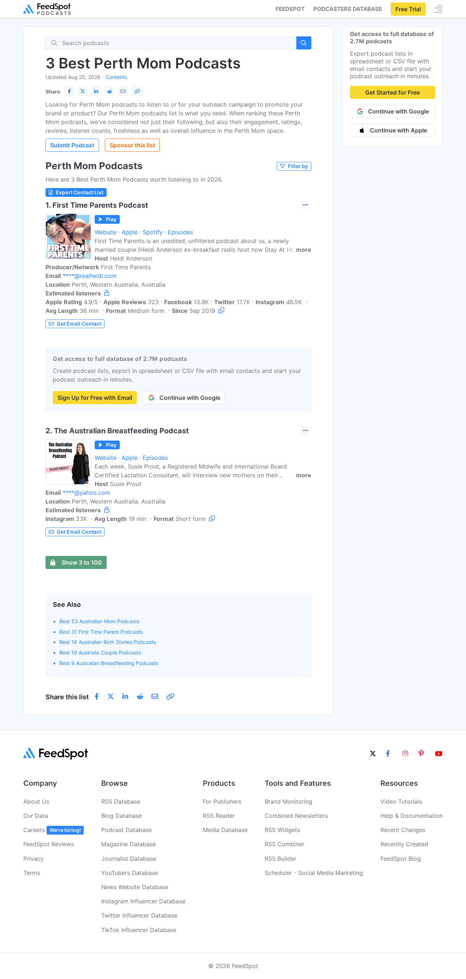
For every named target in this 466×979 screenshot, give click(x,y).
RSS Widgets (282, 829)
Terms (31, 872)
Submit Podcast (72, 145)
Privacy (33, 858)
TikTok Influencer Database (138, 930)
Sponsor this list (132, 145)
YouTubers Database (129, 872)
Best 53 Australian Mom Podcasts (99, 621)
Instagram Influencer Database (143, 901)
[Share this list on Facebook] (69, 91)
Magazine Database (128, 844)
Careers (52, 829)
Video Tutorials (401, 801)
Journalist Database (128, 858)
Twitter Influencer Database (139, 915)
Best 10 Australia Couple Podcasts (100, 652)
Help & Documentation (411, 815)
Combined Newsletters (296, 815)
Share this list (67, 697)
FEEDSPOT (290, 8)
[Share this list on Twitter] (82, 91)
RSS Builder (280, 858)
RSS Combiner (284, 844)
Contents (116, 77)
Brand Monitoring (288, 801)
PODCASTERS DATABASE (347, 8)
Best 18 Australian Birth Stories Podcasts (107, 642)
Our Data (35, 815)
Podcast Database (126, 829)
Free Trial (408, 9)
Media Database (225, 829)
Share (53, 91)
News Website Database (134, 887)
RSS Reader (219, 815)
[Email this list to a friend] (123, 91)
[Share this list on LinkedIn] (96, 91)
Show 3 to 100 (82, 562)
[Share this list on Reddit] (109, 91)
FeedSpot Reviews (48, 844)
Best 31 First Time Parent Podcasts (101, 632)
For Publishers (222, 801)
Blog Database (121, 815)
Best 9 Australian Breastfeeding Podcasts (108, 663)
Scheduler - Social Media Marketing (314, 872)
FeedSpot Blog (400, 858)
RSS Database (120, 801)
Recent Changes (402, 829)
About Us (36, 801)
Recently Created (404, 844)
